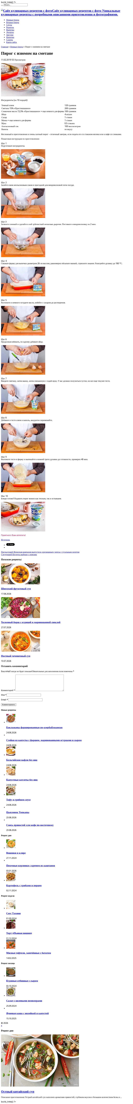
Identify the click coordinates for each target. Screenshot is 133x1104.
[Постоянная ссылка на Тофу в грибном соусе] (10, 794)
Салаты (9, 40)
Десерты (10, 32)
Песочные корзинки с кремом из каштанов (30, 865)
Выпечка (10, 30)
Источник (5, 540)
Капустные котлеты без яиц (22, 779)
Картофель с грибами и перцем (24, 885)
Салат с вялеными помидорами (24, 1000)
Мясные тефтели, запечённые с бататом (28, 953)
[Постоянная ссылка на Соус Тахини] (10, 908)
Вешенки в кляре (16, 853)
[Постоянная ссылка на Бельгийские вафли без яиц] (10, 755)
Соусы (9, 25)
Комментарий (8, 690)
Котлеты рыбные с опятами (19, 554)
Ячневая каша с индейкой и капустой (27, 1013)
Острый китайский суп (17, 1091)
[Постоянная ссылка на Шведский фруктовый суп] (20, 583)
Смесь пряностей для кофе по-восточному (30, 825)
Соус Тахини (13, 913)
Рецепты (10, 27)
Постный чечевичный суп (15, 656)
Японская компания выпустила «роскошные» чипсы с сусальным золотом (40, 552)
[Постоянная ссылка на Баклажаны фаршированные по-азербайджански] (10, 722)
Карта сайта (11, 42)
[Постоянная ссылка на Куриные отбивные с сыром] (10, 976)
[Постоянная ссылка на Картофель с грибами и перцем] (10, 880)
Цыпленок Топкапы (17, 812)
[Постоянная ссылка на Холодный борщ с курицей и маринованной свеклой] (20, 617)
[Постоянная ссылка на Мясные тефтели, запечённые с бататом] (10, 948)
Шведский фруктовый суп (16, 588)
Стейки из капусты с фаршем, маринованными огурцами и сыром (44, 740)
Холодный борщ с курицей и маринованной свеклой (30, 622)
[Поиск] (2, 5)
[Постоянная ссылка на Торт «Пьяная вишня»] (10, 928)
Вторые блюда (12, 22)
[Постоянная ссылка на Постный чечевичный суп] (20, 651)
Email (3, 699)
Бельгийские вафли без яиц (21, 760)
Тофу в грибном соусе (18, 799)
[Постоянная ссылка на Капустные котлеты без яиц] (10, 775)
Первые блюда (12, 20)
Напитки (10, 37)
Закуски (9, 35)
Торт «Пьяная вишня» (19, 933)
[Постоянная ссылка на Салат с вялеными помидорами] (10, 995)
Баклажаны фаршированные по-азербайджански (34, 727)
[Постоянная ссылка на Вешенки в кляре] (10, 848)
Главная (4, 47)
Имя (3, 695)
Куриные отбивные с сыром (22, 980)
